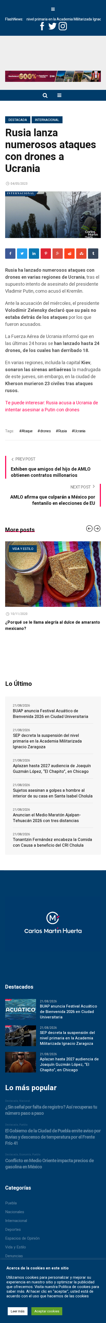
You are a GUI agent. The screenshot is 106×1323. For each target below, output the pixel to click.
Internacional (47, 120)
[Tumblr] (93, 253)
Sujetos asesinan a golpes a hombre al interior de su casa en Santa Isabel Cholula (53, 793)
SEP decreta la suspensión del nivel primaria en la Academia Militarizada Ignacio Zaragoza (47, 741)
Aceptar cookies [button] (46, 1311)
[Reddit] (69, 253)
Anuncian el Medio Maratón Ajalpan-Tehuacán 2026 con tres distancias (47, 818)
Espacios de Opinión (22, 1238)
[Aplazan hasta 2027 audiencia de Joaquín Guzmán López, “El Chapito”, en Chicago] (20, 1062)
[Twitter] (22, 253)
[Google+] (57, 253)
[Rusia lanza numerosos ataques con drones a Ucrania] (53, 214)
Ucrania (79, 431)
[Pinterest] (46, 253)
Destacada (17, 120)
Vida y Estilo (15, 1247)
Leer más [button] (17, 1311)
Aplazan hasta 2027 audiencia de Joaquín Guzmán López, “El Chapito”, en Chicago (52, 769)
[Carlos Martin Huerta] (53, 926)
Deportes (13, 1229)
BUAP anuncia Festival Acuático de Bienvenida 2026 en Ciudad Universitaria (50, 714)
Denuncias (14, 1256)
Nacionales (14, 1212)
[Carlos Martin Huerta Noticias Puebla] (53, 55)
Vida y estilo (22, 549)
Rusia (62, 431)
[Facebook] (10, 253)
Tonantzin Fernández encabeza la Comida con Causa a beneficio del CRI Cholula (52, 843)
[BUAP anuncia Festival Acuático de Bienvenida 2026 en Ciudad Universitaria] (20, 1009)
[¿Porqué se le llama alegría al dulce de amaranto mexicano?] (53, 574)
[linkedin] (34, 253)
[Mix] (81, 253)
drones (45, 431)
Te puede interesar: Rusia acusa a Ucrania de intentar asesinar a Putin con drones (51, 406)
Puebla (11, 1203)
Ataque (27, 431)
